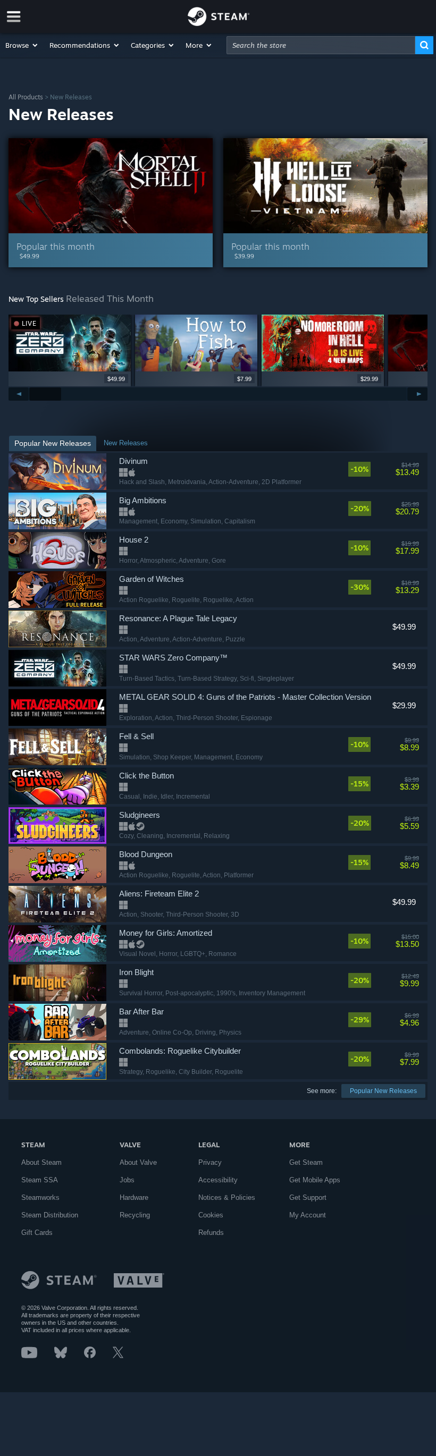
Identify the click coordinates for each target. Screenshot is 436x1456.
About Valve (138, 1162)
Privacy (210, 1162)
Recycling (135, 1215)
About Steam (41, 1162)
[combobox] (321, 45)
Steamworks (40, 1197)
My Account (307, 1215)
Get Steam (306, 1162)
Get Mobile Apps (314, 1180)
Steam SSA (39, 1180)
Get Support (307, 1197)
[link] (383, 469)
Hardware (134, 1197)
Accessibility (218, 1180)
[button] (22, 45)
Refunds (211, 1233)
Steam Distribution (49, 1215)
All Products (26, 97)
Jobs (127, 1180)
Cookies (210, 1215)
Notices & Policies (226, 1197)
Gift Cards (37, 1233)
